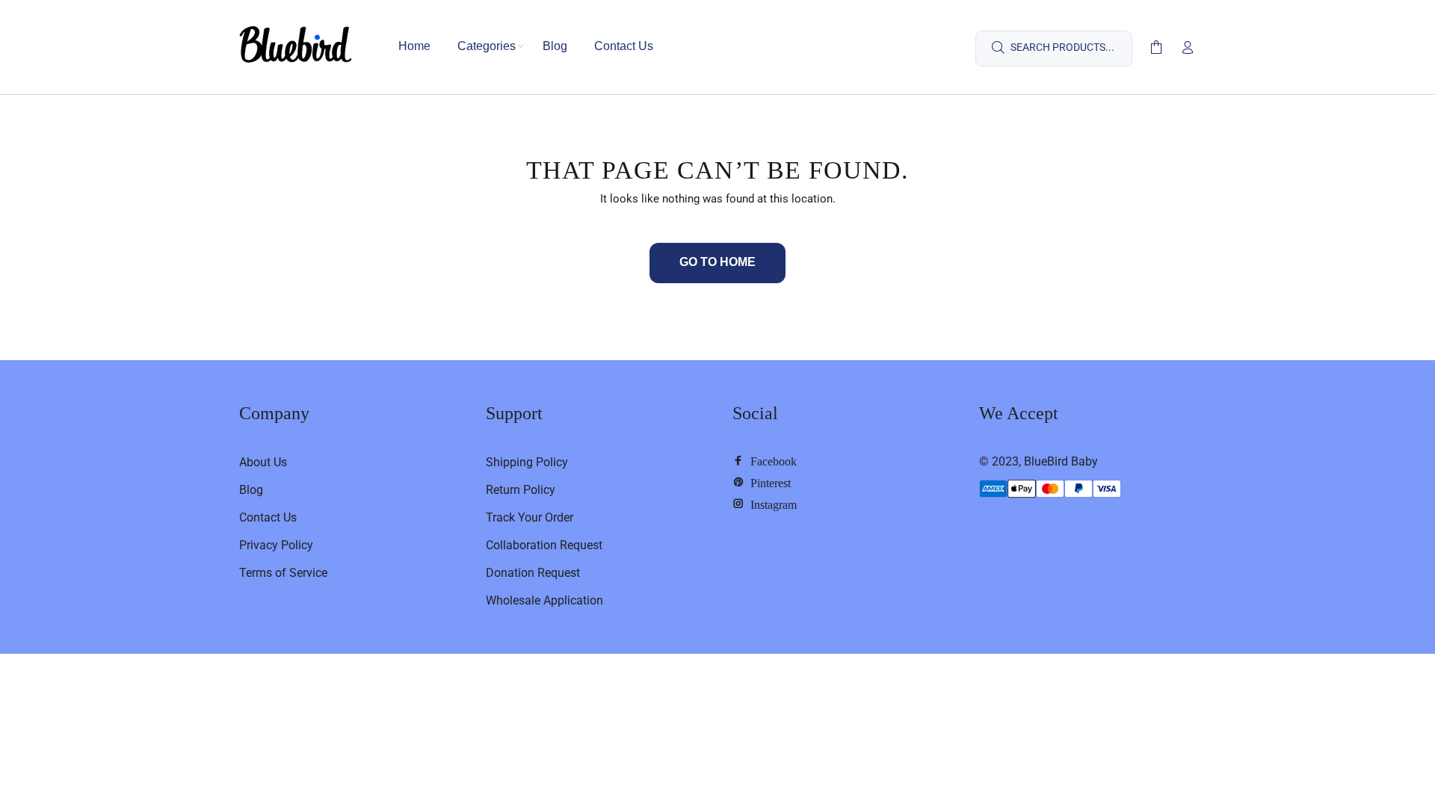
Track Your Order (529, 517)
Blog (251, 490)
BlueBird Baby (1061, 461)
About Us (263, 462)
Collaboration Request (544, 545)
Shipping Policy (527, 462)
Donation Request (533, 573)
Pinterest (767, 482)
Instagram (770, 504)
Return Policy (520, 490)
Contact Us (268, 517)
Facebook (770, 460)
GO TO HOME (717, 262)
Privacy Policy (276, 545)
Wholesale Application (544, 600)
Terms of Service (283, 573)
